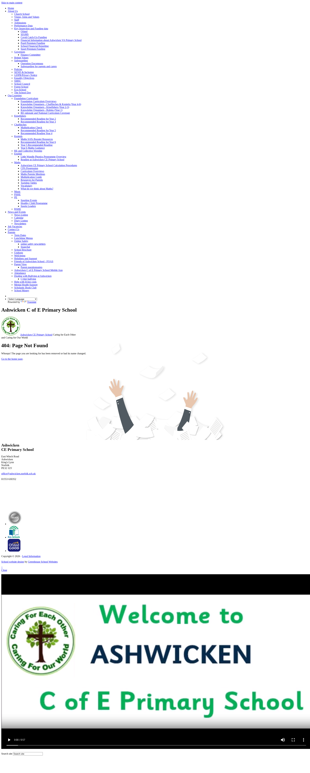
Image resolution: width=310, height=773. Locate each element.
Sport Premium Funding (33, 49)
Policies (18, 69)
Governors (19, 51)
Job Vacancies (15, 226)
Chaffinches (20, 124)
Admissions (20, 22)
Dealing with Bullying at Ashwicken (33, 276)
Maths (17, 162)
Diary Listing (21, 220)
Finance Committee (31, 54)
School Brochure (22, 249)
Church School (22, 14)
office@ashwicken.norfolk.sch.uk (18, 473)
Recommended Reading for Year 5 (38, 130)
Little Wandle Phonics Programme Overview (43, 156)
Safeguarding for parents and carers (39, 66)
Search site (6, 753)
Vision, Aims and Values (26, 17)
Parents (11, 232)
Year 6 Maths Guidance (33, 148)
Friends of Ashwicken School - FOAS (33, 261)
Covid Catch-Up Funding (34, 37)
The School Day (22, 92)
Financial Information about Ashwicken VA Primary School (51, 40)
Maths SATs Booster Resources (37, 139)
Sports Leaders (28, 206)
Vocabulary (26, 185)
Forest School (21, 86)
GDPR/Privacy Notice (25, 75)
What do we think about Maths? (37, 188)
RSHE (17, 209)
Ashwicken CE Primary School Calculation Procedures (49, 165)
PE (15, 197)
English (18, 153)
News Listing (21, 214)
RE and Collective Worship (28, 150)
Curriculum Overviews (32, 171)
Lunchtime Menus (23, 238)
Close (4, 570)
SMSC (17, 81)
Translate (31, 302)
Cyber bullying (28, 279)
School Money (21, 290)
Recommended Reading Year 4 (36, 133)
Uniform (18, 252)
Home (11, 8)
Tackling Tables (29, 182)
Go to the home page (12, 359)
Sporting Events (29, 200)
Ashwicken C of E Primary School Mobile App (38, 270)
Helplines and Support (25, 258)
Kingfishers (20, 115)
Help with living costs (25, 281)
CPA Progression (29, 168)
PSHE (17, 194)
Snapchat (25, 246)
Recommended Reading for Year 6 (38, 142)
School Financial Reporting (35, 46)
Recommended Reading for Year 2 (38, 118)
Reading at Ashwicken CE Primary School (42, 159)
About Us (13, 11)
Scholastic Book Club (25, 287)
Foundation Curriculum (26, 98)
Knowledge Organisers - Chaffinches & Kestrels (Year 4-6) (51, 104)
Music (17, 191)
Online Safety (21, 241)
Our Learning (15, 95)
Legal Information (31, 556)
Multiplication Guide (31, 177)
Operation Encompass (32, 63)
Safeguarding (21, 60)
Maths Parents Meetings (33, 174)
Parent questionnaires (31, 267)
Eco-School (20, 89)
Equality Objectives (24, 78)
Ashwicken (36, 334)
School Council (22, 83)
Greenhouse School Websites (43, 561)
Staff (16, 19)
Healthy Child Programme (34, 203)
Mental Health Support (25, 284)
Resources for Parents (32, 180)
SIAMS (25, 34)
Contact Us (13, 229)
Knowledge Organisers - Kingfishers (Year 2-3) (45, 107)
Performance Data (23, 25)
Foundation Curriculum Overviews (38, 101)
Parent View (20, 264)
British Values (21, 57)
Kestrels (18, 136)
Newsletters (20, 223)
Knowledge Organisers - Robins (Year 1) (41, 110)
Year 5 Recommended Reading (36, 145)
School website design (12, 561)
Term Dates (20, 235)
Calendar (18, 217)
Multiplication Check (31, 127)
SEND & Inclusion (24, 72)
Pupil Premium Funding (33, 43)
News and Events (17, 212)
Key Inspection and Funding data (31, 28)
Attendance (20, 273)
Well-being (19, 255)
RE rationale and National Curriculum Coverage (45, 113)
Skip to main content (11, 2)
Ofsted (24, 31)
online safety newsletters (33, 244)
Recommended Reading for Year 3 (38, 121)
